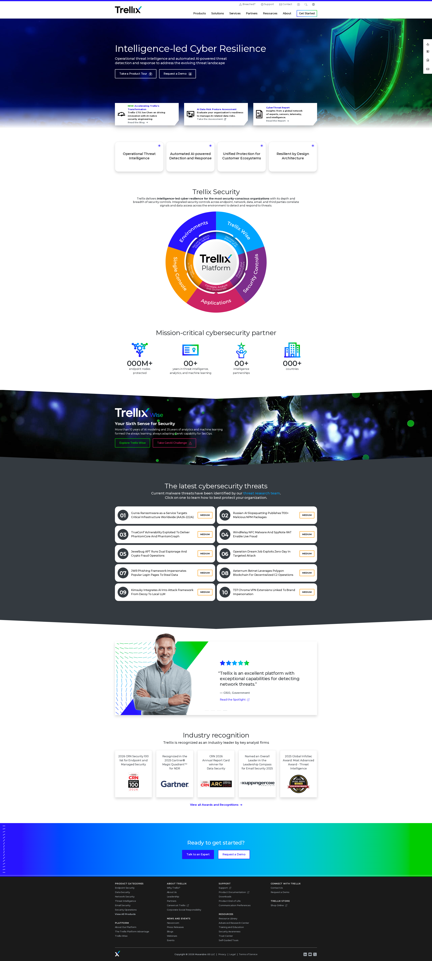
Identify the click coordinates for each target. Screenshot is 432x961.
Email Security (122, 905)
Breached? (248, 4)
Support (269, 4)
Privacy (222, 954)
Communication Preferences (235, 905)
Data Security (122, 892)
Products (199, 13)
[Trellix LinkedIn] (305, 954)
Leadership (173, 896)
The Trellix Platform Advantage (132, 931)
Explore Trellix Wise (132, 442)
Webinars (172, 935)
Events (170, 940)
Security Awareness (229, 931)
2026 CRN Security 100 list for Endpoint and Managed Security (133, 760)
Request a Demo (175, 73)
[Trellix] (117, 953)
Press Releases (175, 927)
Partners (252, 13)
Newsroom (173, 922)
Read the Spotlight (233, 699)
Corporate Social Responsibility (184, 909)
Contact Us (277, 887)
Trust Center (226, 935)
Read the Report (276, 120)
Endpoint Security (124, 887)
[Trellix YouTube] (310, 954)
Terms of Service (248, 954)
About (287, 13)
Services (235, 13)
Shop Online (277, 905)
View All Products (125, 914)
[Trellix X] (315, 954)
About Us (172, 892)
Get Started (307, 13)
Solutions (217, 13)
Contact (287, 4)
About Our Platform (125, 927)
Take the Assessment (210, 119)
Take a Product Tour (133, 73)
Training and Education (231, 927)
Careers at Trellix (176, 905)
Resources (270, 13)
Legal (232, 954)
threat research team (261, 493)
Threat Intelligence (125, 901)
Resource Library (228, 918)
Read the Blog (136, 122)
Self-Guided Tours (228, 940)
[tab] (207, 710)
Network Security (124, 896)
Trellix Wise (121, 935)
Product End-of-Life (230, 901)
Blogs (170, 931)
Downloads (225, 896)
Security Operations (126, 909)
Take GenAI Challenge (172, 442)
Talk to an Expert (197, 854)
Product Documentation (232, 892)
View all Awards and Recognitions (214, 804)
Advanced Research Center (234, 922)
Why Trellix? (173, 887)
